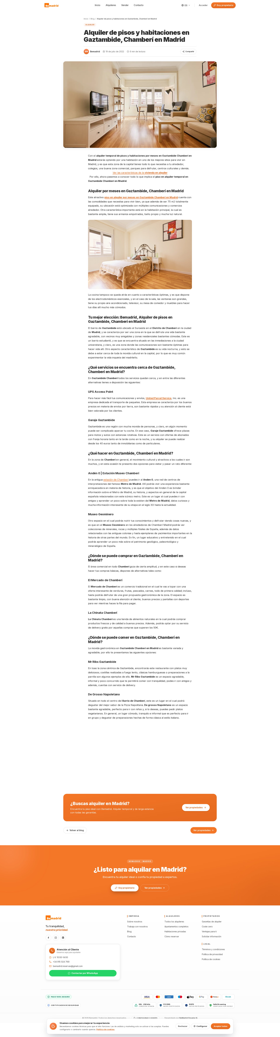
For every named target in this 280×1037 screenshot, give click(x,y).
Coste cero (207, 926)
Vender (125, 5)
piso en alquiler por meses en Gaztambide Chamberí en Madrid (141, 197)
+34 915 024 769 (61, 961)
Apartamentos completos (176, 926)
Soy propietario (225, 5)
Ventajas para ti (209, 931)
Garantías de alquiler (212, 921)
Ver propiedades (194, 807)
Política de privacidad (212, 954)
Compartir (189, 51)
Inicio (97, 5)
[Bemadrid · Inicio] (51, 5)
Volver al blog (77, 830)
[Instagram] (56, 938)
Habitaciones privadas (175, 931)
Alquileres (111, 5)
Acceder (203, 5)
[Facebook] (48, 938)
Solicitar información (211, 936)
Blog (92, 19)
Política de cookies (211, 959)
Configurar (201, 1026)
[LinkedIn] (63, 938)
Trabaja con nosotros (137, 926)
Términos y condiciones (213, 949)
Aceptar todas (220, 1026)
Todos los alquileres (174, 921)
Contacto (138, 5)
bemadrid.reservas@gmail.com (68, 966)
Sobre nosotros (134, 921)
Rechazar (182, 1026)
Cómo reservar (171, 936)
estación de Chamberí (115, 479)
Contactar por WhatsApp (84, 973)
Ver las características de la (140, 172)
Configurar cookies (147, 1018)
